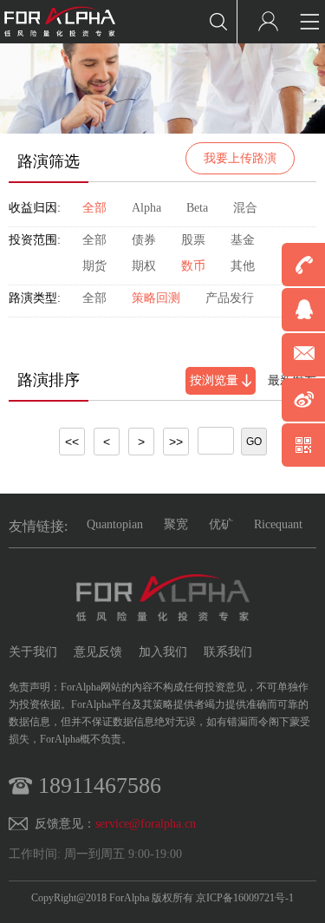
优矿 (221, 524)
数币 (193, 265)
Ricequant (278, 524)
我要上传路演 (240, 158)
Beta (197, 207)
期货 (94, 265)
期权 (144, 265)
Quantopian (115, 524)
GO (254, 441)
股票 (193, 239)
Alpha (146, 207)
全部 (94, 207)
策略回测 (156, 297)
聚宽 (176, 524)
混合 (245, 207)
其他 (243, 265)
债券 (144, 239)
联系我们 (228, 651)
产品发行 (229, 297)
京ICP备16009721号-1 (245, 898)
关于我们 (33, 651)
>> (176, 441)
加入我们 (163, 651)
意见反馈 (98, 651)
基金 (243, 239)
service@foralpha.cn (145, 823)
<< (72, 441)
